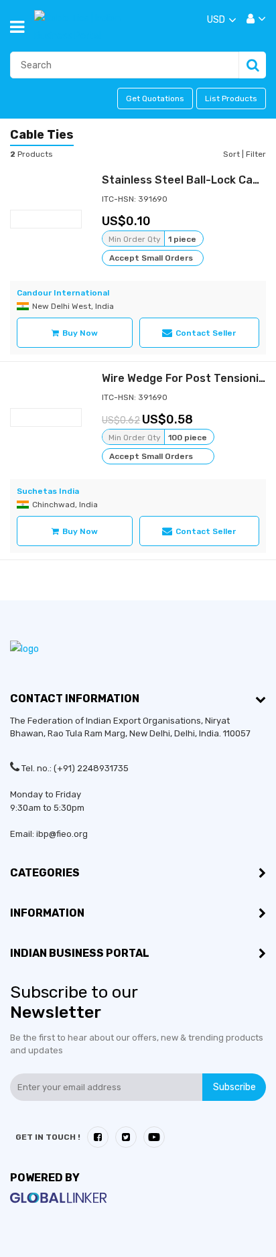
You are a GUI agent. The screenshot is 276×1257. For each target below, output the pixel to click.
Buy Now (80, 333)
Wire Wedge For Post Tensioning (187, 378)
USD (216, 19)
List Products (231, 98)
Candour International (63, 292)
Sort (232, 154)
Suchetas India (48, 491)
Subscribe (234, 1087)
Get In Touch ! (47, 1137)
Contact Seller (206, 333)
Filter (256, 154)
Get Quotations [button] (155, 98)
